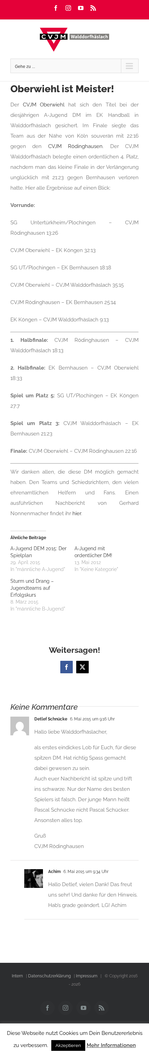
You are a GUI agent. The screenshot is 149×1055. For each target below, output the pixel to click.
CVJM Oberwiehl (44, 105)
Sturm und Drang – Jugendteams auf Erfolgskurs (32, 588)
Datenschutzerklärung (49, 976)
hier (76, 513)
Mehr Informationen (111, 1045)
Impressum (86, 976)
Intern (17, 976)
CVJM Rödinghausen (75, 146)
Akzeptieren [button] (68, 1045)
